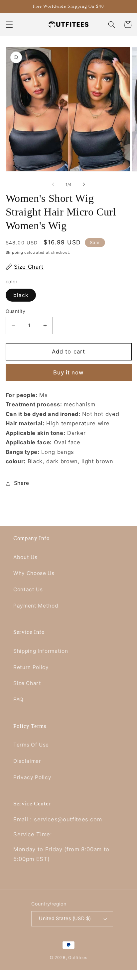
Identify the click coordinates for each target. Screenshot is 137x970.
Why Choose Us (34, 573)
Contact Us (28, 589)
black (21, 295)
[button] (9, 24)
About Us (25, 557)
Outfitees (77, 957)
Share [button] (21, 483)
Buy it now (68, 372)
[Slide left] (53, 184)
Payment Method (35, 606)
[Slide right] (83, 184)
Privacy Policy (32, 777)
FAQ (18, 699)
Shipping (14, 252)
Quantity (16, 311)
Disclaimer (27, 761)
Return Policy (31, 667)
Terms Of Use (31, 745)
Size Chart (27, 683)
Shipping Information (40, 651)
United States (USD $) (65, 918)
